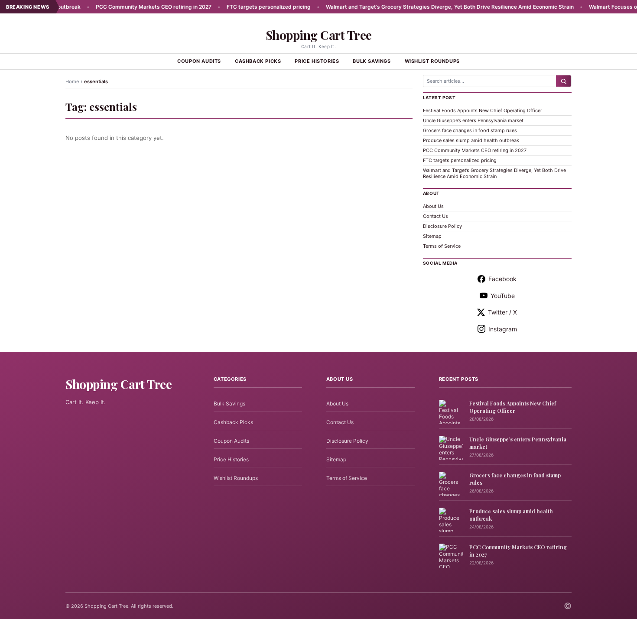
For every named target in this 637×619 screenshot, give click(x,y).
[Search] (563, 81)
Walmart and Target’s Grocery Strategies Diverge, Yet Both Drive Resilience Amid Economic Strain (432, 6)
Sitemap (432, 236)
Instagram (502, 329)
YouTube (503, 295)
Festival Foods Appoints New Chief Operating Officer (482, 110)
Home (72, 81)
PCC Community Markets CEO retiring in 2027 (136, 6)
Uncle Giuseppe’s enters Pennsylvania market (473, 120)
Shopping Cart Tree (319, 35)
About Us (433, 206)
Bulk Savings (371, 61)
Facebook (502, 278)
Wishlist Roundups (432, 61)
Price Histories (317, 61)
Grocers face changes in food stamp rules (470, 130)
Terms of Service (442, 246)
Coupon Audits (199, 61)
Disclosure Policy (442, 226)
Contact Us (435, 216)
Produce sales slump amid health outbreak (471, 140)
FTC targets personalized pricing (251, 6)
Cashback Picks (258, 61)
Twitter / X (502, 312)
